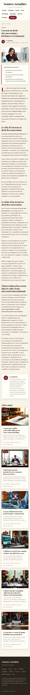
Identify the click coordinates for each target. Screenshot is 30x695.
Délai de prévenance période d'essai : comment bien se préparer (12, 472)
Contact (12, 17)
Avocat (17, 10)
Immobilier (5, 14)
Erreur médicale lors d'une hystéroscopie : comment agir (13, 513)
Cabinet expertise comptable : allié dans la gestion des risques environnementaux (13, 593)
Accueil (4, 10)
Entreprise (13, 14)
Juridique (11, 10)
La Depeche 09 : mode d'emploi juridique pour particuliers (14, 633)
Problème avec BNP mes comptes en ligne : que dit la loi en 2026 (15, 552)
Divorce (20, 14)
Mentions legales (6, 674)
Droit (22, 10)
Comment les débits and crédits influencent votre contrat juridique (11, 430)
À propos (4, 17)
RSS (13, 674)
